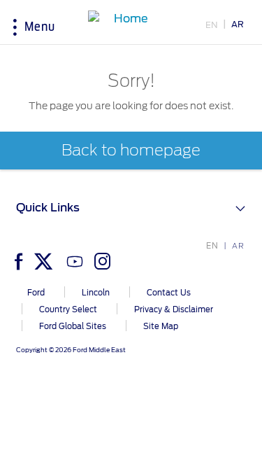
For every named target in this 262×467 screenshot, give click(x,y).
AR (237, 24)
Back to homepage (131, 150)
